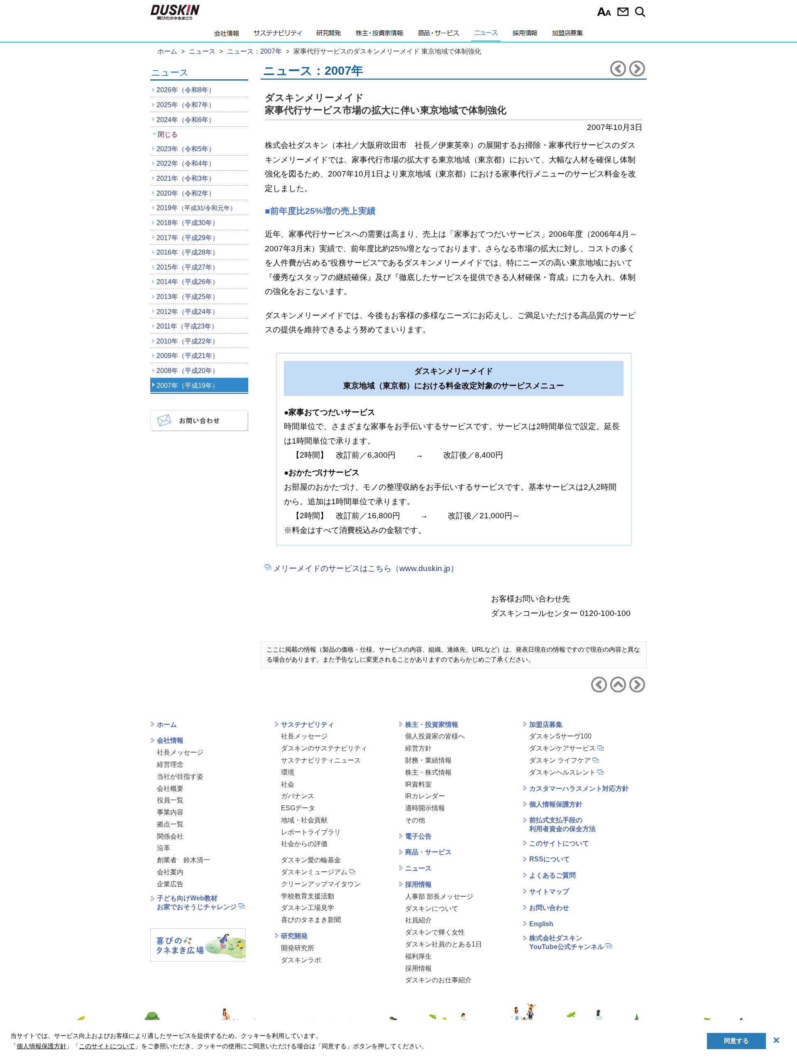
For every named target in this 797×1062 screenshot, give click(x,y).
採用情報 (525, 35)
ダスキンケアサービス (562, 748)
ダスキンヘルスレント (562, 772)
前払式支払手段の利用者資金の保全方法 (562, 824)
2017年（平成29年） (187, 237)
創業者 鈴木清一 (183, 859)
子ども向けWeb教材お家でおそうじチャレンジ (197, 902)
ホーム (167, 724)
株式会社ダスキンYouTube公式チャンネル (566, 942)
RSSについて (549, 859)
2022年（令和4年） (185, 163)
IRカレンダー (425, 796)
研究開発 (328, 35)
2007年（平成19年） (187, 385)
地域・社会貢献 (304, 820)
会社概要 (170, 788)
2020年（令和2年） (185, 193)
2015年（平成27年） (187, 267)
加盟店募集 (567, 35)
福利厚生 (418, 956)
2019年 (196, 207)
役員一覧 (170, 800)
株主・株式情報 (428, 772)
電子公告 (418, 836)
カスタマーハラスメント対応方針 (579, 788)
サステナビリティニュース (321, 760)
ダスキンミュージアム (314, 872)
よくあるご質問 (552, 875)
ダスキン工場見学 (307, 907)
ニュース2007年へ (618, 684)
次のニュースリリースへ (637, 68)
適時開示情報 (425, 808)
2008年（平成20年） (187, 370)
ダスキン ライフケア (560, 760)
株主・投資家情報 (379, 35)
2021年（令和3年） (185, 178)
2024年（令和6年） (185, 119)
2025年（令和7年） (185, 104)
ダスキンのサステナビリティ (324, 748)
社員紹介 (418, 920)
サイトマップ (549, 891)
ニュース (485, 35)
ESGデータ (298, 808)
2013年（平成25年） (187, 296)
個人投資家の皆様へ (435, 736)
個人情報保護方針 (555, 804)
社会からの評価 (304, 843)
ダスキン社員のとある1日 (443, 944)
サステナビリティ (277, 35)
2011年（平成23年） (187, 326)
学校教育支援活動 (307, 896)
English (541, 923)
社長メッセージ (180, 752)
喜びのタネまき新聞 (311, 919)
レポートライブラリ (311, 832)
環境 (287, 772)
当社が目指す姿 (180, 776)
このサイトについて (559, 843)
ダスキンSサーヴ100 (560, 736)
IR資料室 (418, 784)
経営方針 (418, 748)
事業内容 (170, 812)
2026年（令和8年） (185, 89)
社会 (287, 784)
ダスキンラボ (301, 960)
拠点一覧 (170, 824)
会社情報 (227, 35)
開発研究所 (297, 948)
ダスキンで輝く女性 (435, 932)
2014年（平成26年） (187, 281)
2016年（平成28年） (187, 252)
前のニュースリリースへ (618, 68)
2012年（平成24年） (187, 311)
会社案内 (170, 872)
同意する (736, 1040)
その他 (415, 820)
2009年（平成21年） (187, 355)
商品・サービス (438, 35)
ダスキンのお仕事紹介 (438, 980)
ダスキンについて (431, 908)
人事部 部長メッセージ (439, 896)
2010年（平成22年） (187, 341)
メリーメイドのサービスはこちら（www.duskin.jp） (365, 568)
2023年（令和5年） (185, 148)
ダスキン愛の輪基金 (311, 859)
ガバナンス (297, 796)
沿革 (163, 847)
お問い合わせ (623, 11)
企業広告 (170, 884)
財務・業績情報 (428, 760)
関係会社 (170, 836)
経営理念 (170, 764)
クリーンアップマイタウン (321, 884)
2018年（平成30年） (187, 222)
